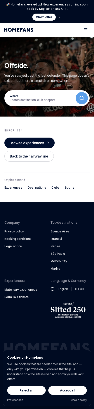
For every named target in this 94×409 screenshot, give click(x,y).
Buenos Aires (59, 231)
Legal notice (13, 246)
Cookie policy (79, 400)
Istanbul (56, 239)
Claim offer (44, 17)
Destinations (37, 187)
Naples (55, 246)
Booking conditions (17, 239)
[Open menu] (86, 30)
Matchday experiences (20, 290)
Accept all (67, 390)
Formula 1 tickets (16, 297)
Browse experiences (27, 143)
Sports (69, 187)
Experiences (13, 187)
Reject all (26, 390)
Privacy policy (14, 231)
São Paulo (57, 254)
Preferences (15, 400)
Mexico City (58, 261)
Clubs (55, 187)
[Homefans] (18, 30)
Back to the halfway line (29, 156)
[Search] (82, 98)
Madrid (55, 269)
